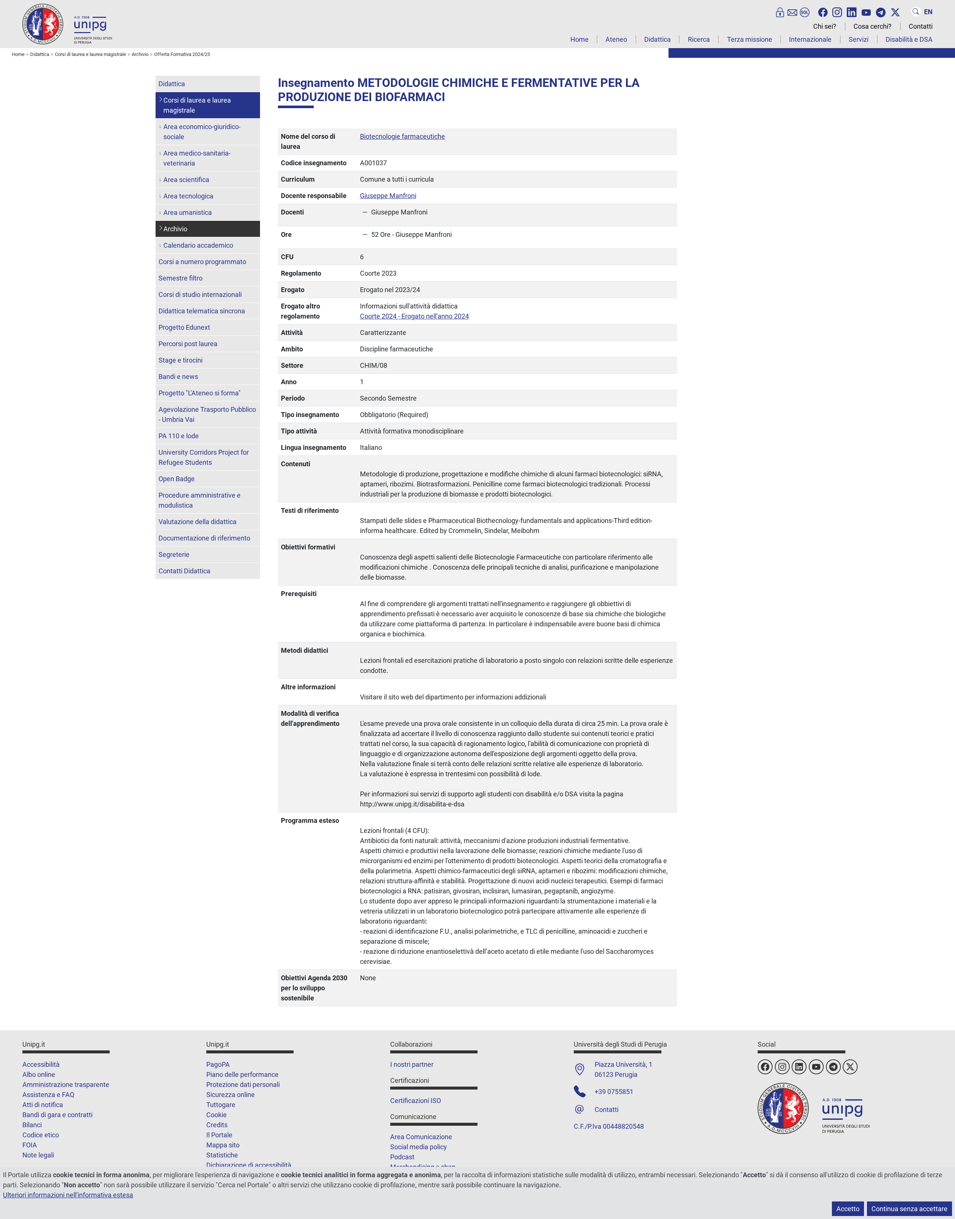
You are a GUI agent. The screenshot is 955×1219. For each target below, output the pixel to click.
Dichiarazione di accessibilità (248, 1165)
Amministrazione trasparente (65, 1084)
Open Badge (177, 479)
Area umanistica (187, 212)
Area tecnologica (188, 196)
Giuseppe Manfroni (388, 196)
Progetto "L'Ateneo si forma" (200, 393)
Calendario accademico (198, 245)
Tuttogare (220, 1105)
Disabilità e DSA (909, 39)
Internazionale (810, 39)
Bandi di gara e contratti (57, 1115)
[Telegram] (881, 11)
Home (579, 39)
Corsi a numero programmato (202, 262)
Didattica (657, 39)
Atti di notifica (42, 1105)
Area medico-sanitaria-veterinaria (197, 158)
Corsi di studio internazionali (200, 294)
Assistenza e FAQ (48, 1095)
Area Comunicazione (421, 1137)
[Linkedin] (852, 11)
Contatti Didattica (184, 571)
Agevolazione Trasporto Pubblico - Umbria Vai (207, 414)
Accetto (848, 1209)
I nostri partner (411, 1064)
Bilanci (32, 1125)
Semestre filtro (181, 278)
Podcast (402, 1157)
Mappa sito (222, 1145)
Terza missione (749, 39)
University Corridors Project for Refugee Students (204, 457)
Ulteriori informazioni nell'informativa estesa (68, 1195)
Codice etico (40, 1135)
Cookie (216, 1115)
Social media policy (418, 1147)
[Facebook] (823, 11)
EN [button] (928, 12)
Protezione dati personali (243, 1084)
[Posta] (792, 11)
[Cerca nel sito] (916, 11)
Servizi (858, 39)
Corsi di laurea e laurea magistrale (197, 105)
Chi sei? (824, 26)
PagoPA (218, 1064)
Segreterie (174, 554)
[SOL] (805, 11)
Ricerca (699, 39)
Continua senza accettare (909, 1209)
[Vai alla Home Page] (67, 24)
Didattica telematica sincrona (202, 311)
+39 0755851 (614, 1092)
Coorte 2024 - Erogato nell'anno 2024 (414, 316)
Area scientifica (186, 180)
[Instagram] (837, 11)
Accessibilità (41, 1064)
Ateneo (616, 39)
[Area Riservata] (780, 11)
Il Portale (219, 1135)
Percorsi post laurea (188, 344)
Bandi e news (178, 376)
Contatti (921, 26)
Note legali (38, 1155)
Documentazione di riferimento (204, 538)
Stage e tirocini (181, 360)
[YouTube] (866, 11)
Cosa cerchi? (873, 26)
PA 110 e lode (179, 436)
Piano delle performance (242, 1074)
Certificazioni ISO (415, 1100)
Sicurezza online (230, 1095)
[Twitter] (895, 11)
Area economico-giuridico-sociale (202, 132)
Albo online (38, 1074)
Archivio (175, 229)
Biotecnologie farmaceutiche (402, 136)
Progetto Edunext (184, 327)
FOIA (29, 1145)
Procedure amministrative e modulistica (200, 500)
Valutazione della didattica (198, 522)
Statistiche (222, 1155)
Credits (217, 1125)
